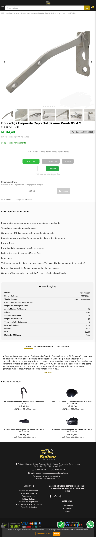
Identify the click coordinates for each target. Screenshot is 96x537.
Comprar (52, 169)
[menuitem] (7, 115)
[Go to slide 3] (45, 106)
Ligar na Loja (51, 161)
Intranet (67, 511)
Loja (7, 13)
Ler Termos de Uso (44, 533)
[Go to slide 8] (54, 106)
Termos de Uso (28, 496)
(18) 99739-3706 (58, 470)
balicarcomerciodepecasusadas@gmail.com (49, 473)
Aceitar (56, 533)
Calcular (65, 191)
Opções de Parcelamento (15, 143)
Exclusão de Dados (29, 507)
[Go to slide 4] (47, 106)
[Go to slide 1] (41, 107)
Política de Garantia (29, 493)
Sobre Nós (67, 508)
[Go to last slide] (4, 62)
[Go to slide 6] (50, 106)
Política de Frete (29, 499)
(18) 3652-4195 (39, 470)
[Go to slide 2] (43, 106)
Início (2, 13)
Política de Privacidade (28, 491)
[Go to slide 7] (52, 106)
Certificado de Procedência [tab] (43, 346)
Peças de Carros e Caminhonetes (19, 13)
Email (68, 161)
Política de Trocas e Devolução (29, 504)
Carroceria (34, 13)
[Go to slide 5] (48, 106)
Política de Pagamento (28, 502)
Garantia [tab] (28, 346)
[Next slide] (91, 62)
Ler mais (48, 372)
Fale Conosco (67, 506)
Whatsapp (32, 161)
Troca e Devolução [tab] (62, 346)
